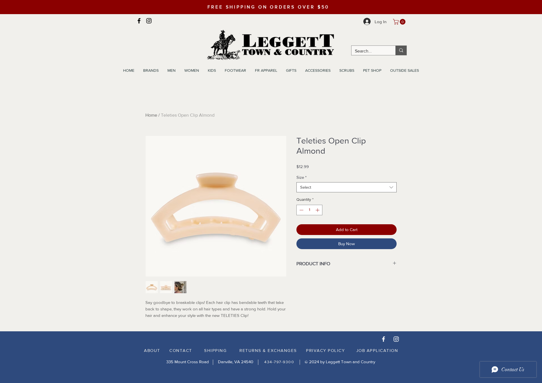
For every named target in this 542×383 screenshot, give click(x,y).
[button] (400, 22)
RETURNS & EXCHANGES (268, 350)
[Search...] (400, 50)
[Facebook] (139, 20)
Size (301, 177)
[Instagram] (148, 20)
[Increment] (318, 210)
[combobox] (346, 187)
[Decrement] (300, 210)
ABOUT (152, 350)
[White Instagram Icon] (396, 339)
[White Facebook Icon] (383, 339)
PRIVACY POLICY (325, 350)
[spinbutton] (309, 210)
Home (151, 115)
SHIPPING (215, 350)
